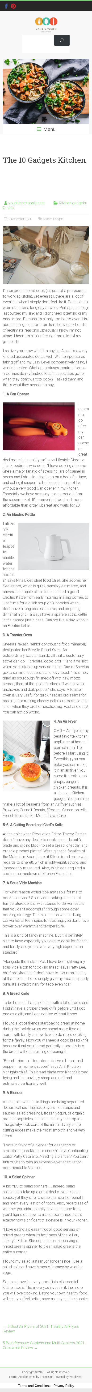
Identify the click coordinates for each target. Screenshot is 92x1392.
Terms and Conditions (34, 1386)
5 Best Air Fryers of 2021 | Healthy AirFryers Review (41, 1328)
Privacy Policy (64, 1386)
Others (8, 207)
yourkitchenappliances (27, 203)
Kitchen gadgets (72, 203)
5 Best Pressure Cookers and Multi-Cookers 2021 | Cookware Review (44, 1345)
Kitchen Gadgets (53, 219)
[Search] (62, 40)
